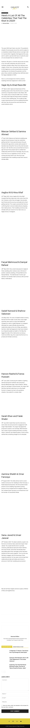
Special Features (5, 12)
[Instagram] (13, 721)
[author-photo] (15, 634)
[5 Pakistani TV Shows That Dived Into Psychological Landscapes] (5, 652)
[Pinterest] (9, 26)
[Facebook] (2, 26)
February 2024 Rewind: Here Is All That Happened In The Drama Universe (18, 659)
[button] (2, 7)
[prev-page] (2, 672)
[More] (16, 26)
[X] (6, 26)
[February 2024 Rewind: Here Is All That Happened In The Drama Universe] (5, 659)
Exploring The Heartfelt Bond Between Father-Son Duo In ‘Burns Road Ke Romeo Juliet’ (17, 666)
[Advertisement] (15, 2)
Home (2, 10)
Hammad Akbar (6, 23)
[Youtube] (20, 721)
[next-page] (5, 672)
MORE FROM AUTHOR (18, 646)
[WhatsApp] (13, 26)
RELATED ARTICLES (6, 646)
